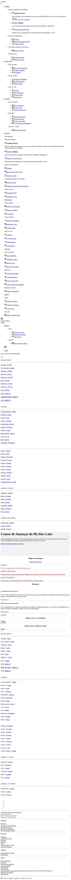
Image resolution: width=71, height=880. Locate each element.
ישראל (7, 707)
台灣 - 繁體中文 (6, 400)
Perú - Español (5, 512)
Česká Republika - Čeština (8, 411)
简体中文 (8, 664)
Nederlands (11, 713)
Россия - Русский (6, 460)
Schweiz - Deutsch (6, 472)
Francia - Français (6, 421)
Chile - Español (5, 502)
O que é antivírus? (19, 119)
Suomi (8, 688)
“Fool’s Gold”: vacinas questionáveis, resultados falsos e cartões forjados (22, 580)
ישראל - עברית (5, 436)
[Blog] (4, 807)
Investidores (17, 72)
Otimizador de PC (19, 57)
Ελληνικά (9, 698)
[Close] (1, 631)
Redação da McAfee (20, 130)
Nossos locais (18, 97)
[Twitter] (4, 801)
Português (10, 726)
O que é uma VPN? (19, 121)
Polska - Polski (5, 454)
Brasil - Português (6, 499)
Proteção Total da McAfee (21, 29)
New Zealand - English (7, 368)
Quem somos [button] (8, 61)
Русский (9, 729)
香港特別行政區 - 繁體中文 (9, 397)
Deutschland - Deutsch (7, 424)
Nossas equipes (18, 95)
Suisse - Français (6, 469)
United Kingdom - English (8, 482)
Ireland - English (5, 430)
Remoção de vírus (19, 59)
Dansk (9, 685)
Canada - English (6, 526)
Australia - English (6, 365)
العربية (8, 748)
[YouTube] (4, 806)
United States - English (7, 523)
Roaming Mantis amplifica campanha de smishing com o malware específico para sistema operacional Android (33, 574)
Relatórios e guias (11, 259)
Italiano (7, 710)
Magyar (12, 704)
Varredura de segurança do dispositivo (17, 186)
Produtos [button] (7, 6)
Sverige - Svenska (6, 466)
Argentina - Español (6, 493)
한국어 (10, 657)
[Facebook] (4, 803)
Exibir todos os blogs (35, 562)
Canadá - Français (6, 529)
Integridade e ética (19, 81)
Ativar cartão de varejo (13, 315)
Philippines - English (7, 377)
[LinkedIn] (4, 804)
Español (8, 732)
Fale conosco (10, 308)
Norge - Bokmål (5, 451)
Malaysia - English (6, 374)
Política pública (18, 84)
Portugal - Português (7, 457)
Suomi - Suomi (5, 418)
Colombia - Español (6, 505)
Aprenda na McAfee (20, 117)
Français (8, 691)
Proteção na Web (19, 50)
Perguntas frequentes (12, 305)
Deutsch (11, 695)
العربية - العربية (5, 479)
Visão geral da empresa (20, 68)
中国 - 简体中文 (6, 393)
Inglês (9, 638)
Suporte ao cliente (11, 301)
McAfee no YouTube (20, 110)
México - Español (6, 508)
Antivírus (16, 39)
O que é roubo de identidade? (22, 123)
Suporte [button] (6, 294)
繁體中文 (15, 667)
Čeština (14, 682)
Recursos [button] (7, 99)
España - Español (6, 463)
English (14, 751)
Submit (3, 621)
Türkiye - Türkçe (6, 475)
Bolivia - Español (6, 496)
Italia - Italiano (5, 440)
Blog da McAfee (18, 105)
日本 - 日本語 (5, 390)
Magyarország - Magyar (8, 433)
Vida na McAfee (18, 93)
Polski (7, 719)
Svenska (8, 735)
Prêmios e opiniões (19, 70)
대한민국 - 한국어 (6, 387)
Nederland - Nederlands (8, 443)
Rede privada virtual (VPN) (22, 41)
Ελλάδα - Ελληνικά (6, 427)
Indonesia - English (6, 383)
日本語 (7, 661)
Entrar (2, 322)
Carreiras (16, 90)
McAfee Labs (18, 108)
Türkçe (9, 744)
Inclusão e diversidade (20, 79)
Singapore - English (6, 371)
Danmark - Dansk (6, 415)
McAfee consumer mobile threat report (12, 544)
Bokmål (8, 716)
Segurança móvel (19, 44)
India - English (5, 380)
